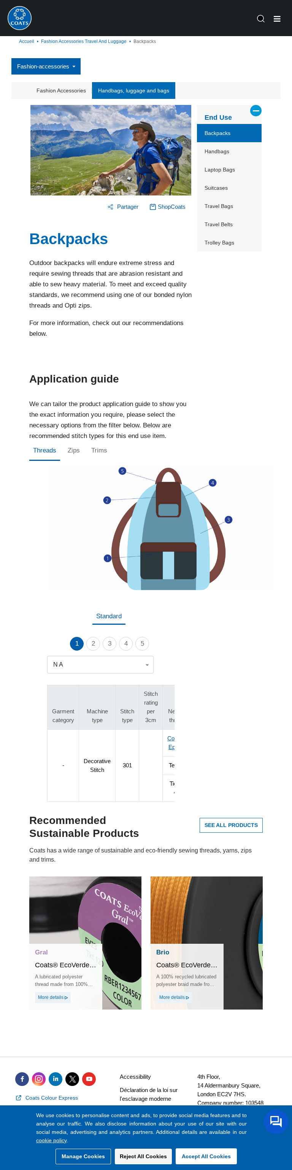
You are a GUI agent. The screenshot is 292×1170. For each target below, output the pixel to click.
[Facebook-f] (22, 1079)
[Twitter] (72, 1079)
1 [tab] (77, 643)
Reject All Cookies (143, 1156)
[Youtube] (89, 1079)
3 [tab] (109, 643)
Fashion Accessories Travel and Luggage (84, 41)
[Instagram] (39, 1079)
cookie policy (51, 1140)
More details (51, 997)
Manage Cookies (83, 1156)
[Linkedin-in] (55, 1079)
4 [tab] (126, 643)
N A (58, 664)
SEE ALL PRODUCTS (231, 825)
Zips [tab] (74, 450)
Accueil (26, 41)
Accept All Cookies (206, 1156)
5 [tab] (142, 643)
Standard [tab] (109, 616)
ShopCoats (172, 206)
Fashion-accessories (43, 66)
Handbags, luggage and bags (133, 90)
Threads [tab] (44, 450)
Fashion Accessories (61, 90)
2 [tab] (93, 643)
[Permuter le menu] (277, 19)
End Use (218, 117)
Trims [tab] (99, 450)
